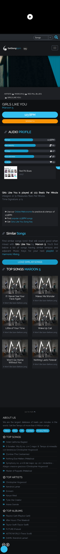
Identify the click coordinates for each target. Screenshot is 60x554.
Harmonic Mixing (10, 254)
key (25, 49)
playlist (50, 251)
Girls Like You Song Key (22, 222)
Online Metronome (23, 212)
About (6, 431)
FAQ (15, 431)
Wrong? (29, 121)
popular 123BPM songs (22, 218)
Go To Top (29, 412)
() (16, 442)
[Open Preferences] (4, 549)
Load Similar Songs (30, 262)
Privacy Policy (42, 431)
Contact (30, 431)
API (22, 431)
